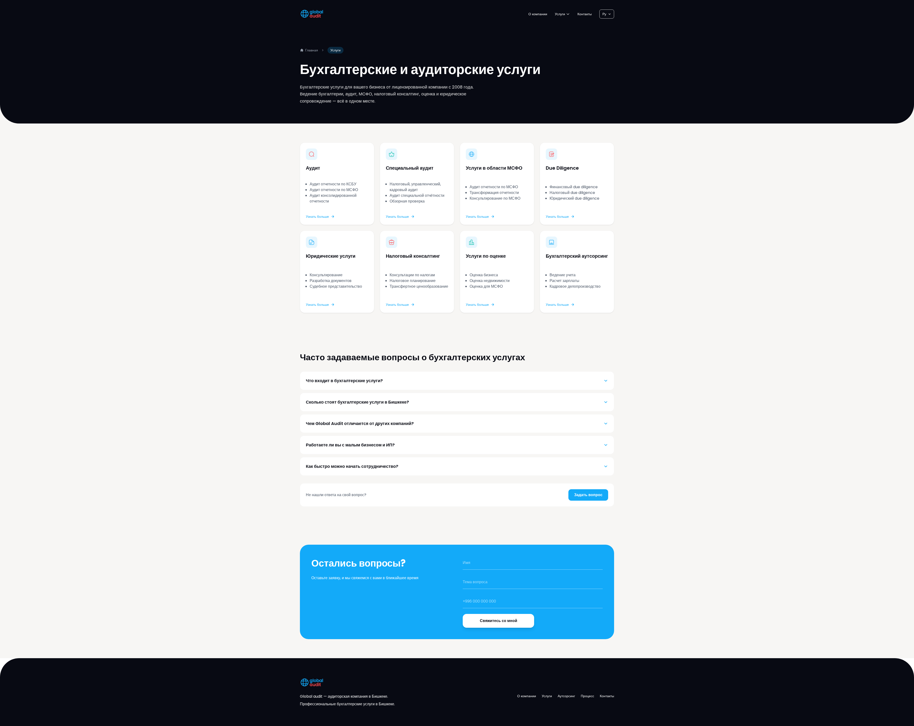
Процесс (587, 696)
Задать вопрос (588, 495)
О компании (537, 14)
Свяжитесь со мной (498, 620)
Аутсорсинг (566, 696)
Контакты (584, 14)
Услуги (560, 14)
